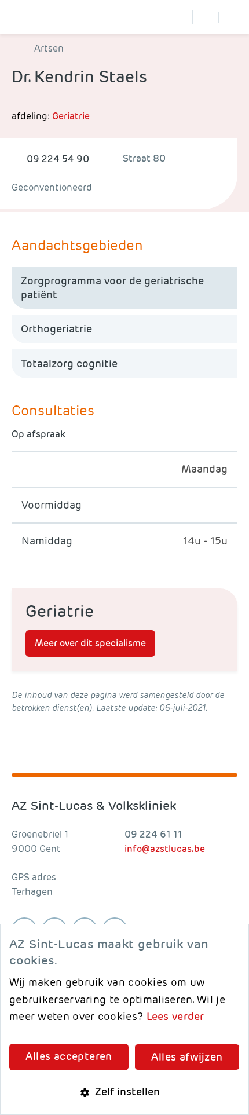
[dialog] (124, 1019)
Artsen (49, 48)
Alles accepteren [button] (68, 1056)
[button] (124, 1092)
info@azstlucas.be (164, 849)
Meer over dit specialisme (90, 643)
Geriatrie (71, 116)
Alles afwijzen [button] (186, 1056)
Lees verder (175, 1016)
